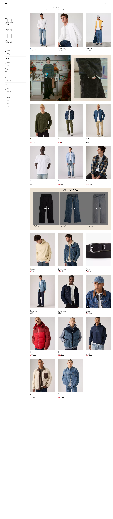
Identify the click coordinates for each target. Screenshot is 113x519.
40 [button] (8, 24)
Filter (6, 12)
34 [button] (10, 22)
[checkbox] (6, 20)
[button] (15, 15)
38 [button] (6, 24)
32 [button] (6, 22)
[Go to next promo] (73, 1)
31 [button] (12, 20)
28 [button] (6, 20)
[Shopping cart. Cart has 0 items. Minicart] (108, 3)
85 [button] (10, 42)
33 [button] (8, 22)
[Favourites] (105, 3)
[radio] (30, 48)
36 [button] (12, 22)
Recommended (11, 12)
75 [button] (6, 42)
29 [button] (8, 20)
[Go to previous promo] (40, 1)
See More (6, 71)
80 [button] (8, 42)
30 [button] (10, 20)
